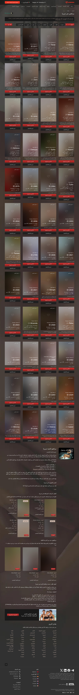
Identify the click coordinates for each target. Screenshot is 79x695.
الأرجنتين (54, 630)
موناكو (33, 647)
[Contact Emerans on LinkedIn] (65, 670)
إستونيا (44, 635)
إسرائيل (44, 654)
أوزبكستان (11, 648)
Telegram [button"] (34, 2)
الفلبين (22, 630)
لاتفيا (34, 637)
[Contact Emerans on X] (61, 670)
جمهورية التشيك (42, 630)
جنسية (62, 24)
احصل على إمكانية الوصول (49, 595)
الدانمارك (44, 632)
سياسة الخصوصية (16, 686)
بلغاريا (55, 645)
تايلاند (12, 630)
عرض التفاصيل (66, 59)
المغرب (33, 650)
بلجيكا (55, 641)
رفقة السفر (53, 6)
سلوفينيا (22, 647)
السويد (22, 654)
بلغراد (55, 489)
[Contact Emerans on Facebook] (68, 670)
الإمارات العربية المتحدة (10, 640)
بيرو (34, 656)
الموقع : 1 (71, 24)
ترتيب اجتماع (65, 56)
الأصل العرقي (20, 24)
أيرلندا (44, 652)
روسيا (23, 639)
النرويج (33, 654)
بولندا (23, 632)
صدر (39, 24)
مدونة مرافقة (42, 6)
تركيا (12, 632)
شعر (33, 24)
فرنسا (44, 639)
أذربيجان (54, 637)
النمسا (55, 635)
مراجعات (23, 6)
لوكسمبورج (32, 639)
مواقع (48, 6)
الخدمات (59, 6)
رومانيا (22, 637)
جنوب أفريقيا (10, 651)
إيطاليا (44, 656)
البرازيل (54, 643)
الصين (55, 650)
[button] (25, 2)
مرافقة (72, 6)
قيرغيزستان (32, 635)
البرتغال (22, 635)
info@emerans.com (13, 671)
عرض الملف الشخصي (39, 514)
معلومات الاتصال (15, 6)
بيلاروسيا (54, 639)
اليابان (33, 630)
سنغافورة (22, 643)
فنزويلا (11, 637)
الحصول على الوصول (13, 615)
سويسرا (22, 656)
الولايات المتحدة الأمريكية (10, 646)
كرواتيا (54, 654)
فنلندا (44, 637)
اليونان (44, 645)
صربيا (23, 641)
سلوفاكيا (22, 645)
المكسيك (33, 643)
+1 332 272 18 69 (14, 674)
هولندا (33, 652)
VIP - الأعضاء (66, 6)
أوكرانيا (11, 635)
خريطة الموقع (17, 689)
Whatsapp (15, 676)
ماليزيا (33, 641)
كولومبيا (54, 652)
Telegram (16, 678)
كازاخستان (32, 632)
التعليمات (28, 6)
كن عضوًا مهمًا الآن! (58, 19)
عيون (28, 24)
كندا (55, 647)
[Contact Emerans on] (72, 670)
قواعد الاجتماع (35, 6)
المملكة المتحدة (10, 643)
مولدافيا (33, 645)
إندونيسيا (44, 650)
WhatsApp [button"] (41, 2)
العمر (51, 24)
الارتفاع (44, 24)
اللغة (56, 24)
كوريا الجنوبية (21, 650)
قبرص (55, 656)
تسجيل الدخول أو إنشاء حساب (12, 2)
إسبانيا (22, 652)
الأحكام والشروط (16, 684)
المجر (44, 647)
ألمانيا (44, 643)
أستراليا (54, 632)
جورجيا (44, 641)
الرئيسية (73, 10)
